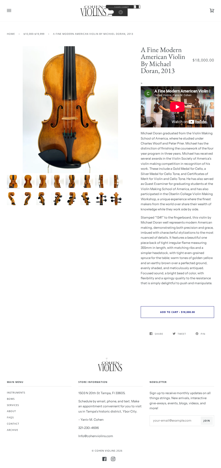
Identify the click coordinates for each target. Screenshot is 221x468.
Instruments (16, 392)
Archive (12, 430)
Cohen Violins (105, 450)
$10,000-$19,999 (34, 33)
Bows (11, 398)
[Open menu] (13, 10)
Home (11, 33)
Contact (13, 423)
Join (207, 420)
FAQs (10, 417)
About (11, 411)
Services (13, 405)
